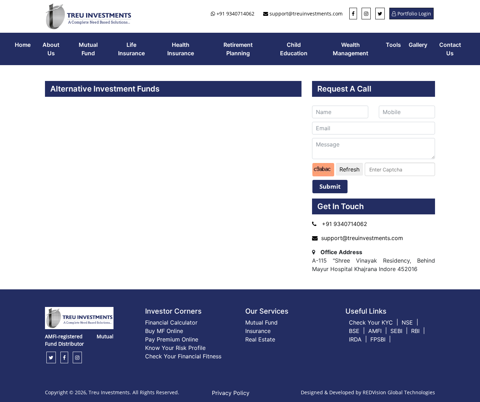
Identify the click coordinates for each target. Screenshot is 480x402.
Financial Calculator (171, 322)
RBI (415, 330)
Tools (393, 44)
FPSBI (377, 339)
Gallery (418, 44)
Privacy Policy (230, 392)
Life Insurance (131, 49)
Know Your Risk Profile (175, 347)
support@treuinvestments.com (305, 13)
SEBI (396, 330)
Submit (329, 186)
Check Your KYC (371, 322)
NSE (407, 322)
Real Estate (260, 339)
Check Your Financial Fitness (183, 356)
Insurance (258, 330)
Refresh (349, 169)
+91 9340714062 (234, 13)
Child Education (293, 49)
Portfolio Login (413, 13)
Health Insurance (180, 49)
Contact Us (450, 49)
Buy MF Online (164, 330)
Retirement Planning (238, 49)
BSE (354, 330)
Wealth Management (350, 49)
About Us (51, 49)
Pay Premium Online (171, 339)
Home (23, 44)
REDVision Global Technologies (399, 392)
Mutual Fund (88, 49)
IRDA (355, 339)
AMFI (375, 330)
